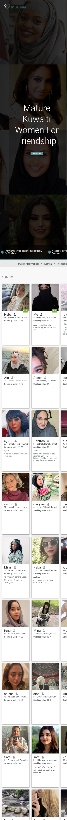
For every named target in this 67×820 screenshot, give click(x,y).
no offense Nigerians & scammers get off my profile (16, 577)
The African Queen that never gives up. (13, 581)
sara (36, 757)
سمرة (8, 441)
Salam (35, 450)
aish (36, 694)
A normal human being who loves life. (15, 455)
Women (48, 264)
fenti (7, 631)
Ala (6, 378)
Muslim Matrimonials (28, 264)
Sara (7, 757)
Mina (37, 631)
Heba (8, 314)
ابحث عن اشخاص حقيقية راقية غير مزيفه (45, 771)
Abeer (37, 378)
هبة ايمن (36, 577)
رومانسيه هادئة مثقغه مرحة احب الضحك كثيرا (43, 581)
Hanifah (39, 441)
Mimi (8, 567)
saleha (9, 694)
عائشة (8, 504)
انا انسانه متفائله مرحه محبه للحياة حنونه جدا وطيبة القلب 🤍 (44, 327)
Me (35, 314)
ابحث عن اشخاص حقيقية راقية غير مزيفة (45, 767)
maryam (39, 504)
